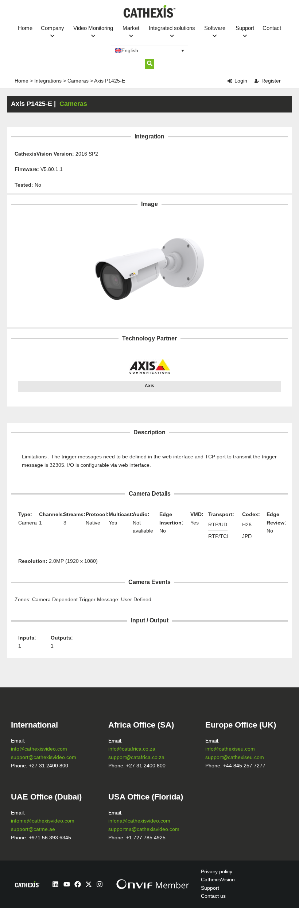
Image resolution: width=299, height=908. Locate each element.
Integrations (48, 81)
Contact (272, 28)
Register (271, 81)
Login (240, 81)
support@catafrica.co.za (136, 757)
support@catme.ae (33, 829)
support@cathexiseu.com (234, 757)
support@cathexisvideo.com (43, 757)
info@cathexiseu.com (230, 749)
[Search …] (149, 64)
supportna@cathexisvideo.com (143, 829)
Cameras (78, 81)
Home (25, 28)
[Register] (257, 81)
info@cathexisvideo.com (39, 749)
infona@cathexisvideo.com (139, 821)
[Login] (230, 81)
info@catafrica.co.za (131, 749)
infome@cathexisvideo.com (42, 821)
